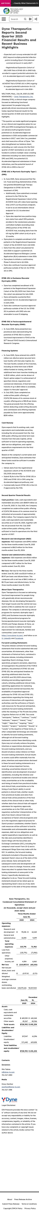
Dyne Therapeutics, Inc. (23, 97)
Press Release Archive (23, 1199)
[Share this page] (35, 19)
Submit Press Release (10, 1204)
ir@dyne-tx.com (8, 1072)
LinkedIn (7, 638)
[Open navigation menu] (4, 19)
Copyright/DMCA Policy (12, 1208)
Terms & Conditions (29, 1204)
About (9, 1199)
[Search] (25, 19)
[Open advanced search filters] (30, 19)
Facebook (19, 638)
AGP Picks (5, 3)
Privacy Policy (30, 1208)
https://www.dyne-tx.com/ (12, 635)
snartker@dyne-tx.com (11, 1087)
